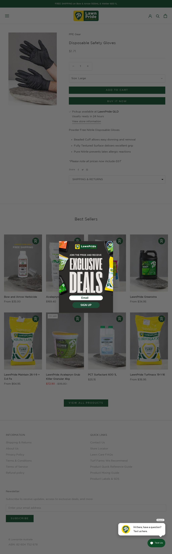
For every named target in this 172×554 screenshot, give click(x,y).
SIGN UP (86, 305)
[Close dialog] (110, 244)
